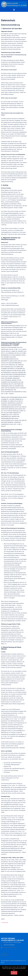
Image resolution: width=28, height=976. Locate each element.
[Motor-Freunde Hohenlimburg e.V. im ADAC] (14, 4)
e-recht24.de (4, 922)
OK (14, 972)
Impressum (4, 953)
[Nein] (26, 970)
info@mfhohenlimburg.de (10, 947)
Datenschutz (4, 955)
